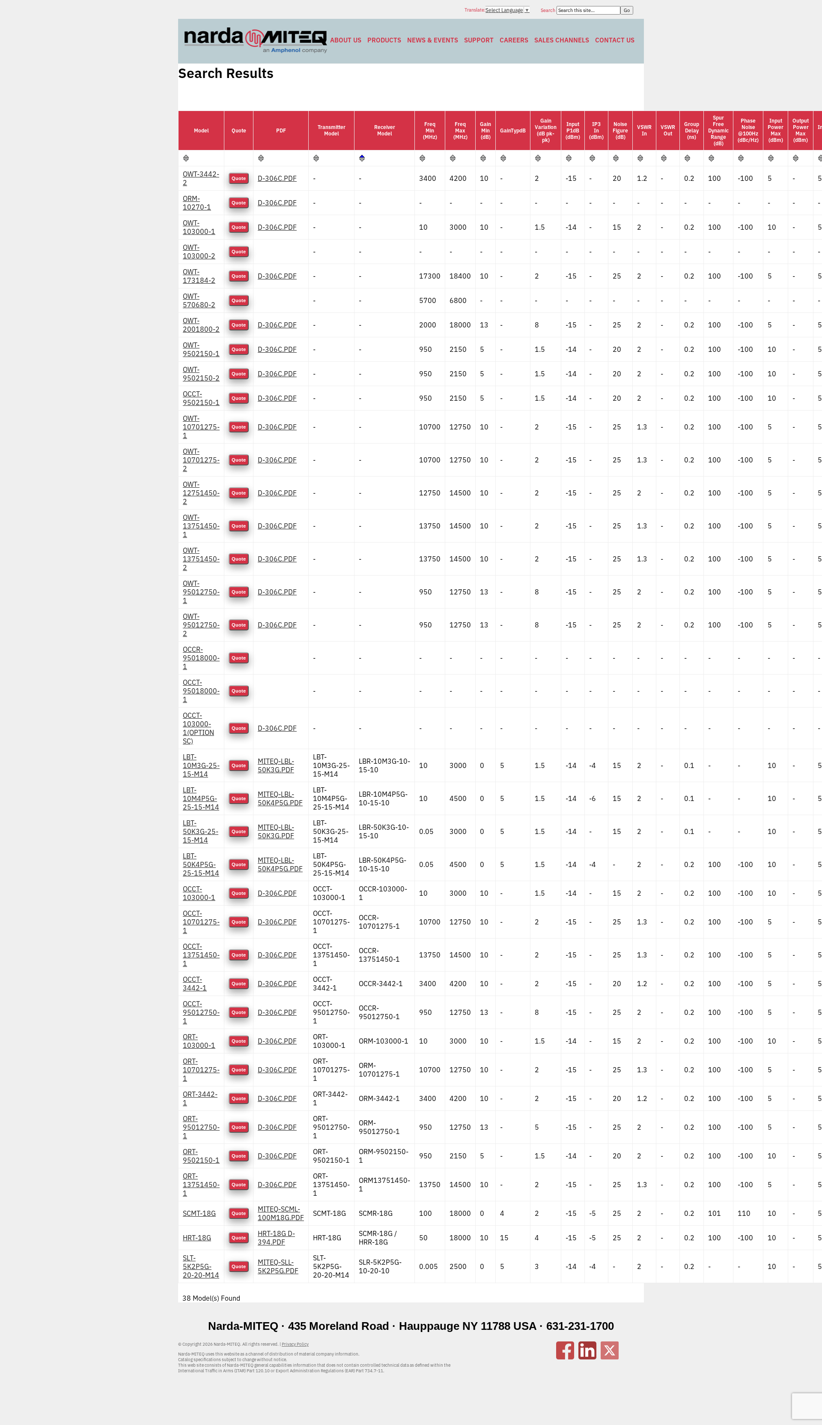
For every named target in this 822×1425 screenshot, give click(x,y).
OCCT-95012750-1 (201, 1012)
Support (479, 40)
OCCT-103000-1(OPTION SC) (198, 728)
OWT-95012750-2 (201, 625)
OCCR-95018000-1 (201, 658)
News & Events (432, 40)
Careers (514, 40)
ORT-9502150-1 (201, 1155)
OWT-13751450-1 (201, 526)
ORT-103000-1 (199, 1041)
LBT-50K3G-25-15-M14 (200, 831)
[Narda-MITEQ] (256, 50)
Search (549, 10)
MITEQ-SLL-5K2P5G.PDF (278, 1266)
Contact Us (614, 40)
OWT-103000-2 (199, 251)
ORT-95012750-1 (201, 1127)
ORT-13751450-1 (201, 1184)
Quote (239, 178)
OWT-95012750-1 (201, 592)
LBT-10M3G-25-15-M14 (201, 765)
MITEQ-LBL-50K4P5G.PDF (280, 798)
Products (384, 40)
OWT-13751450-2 (201, 559)
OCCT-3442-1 (195, 983)
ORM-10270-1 (197, 202)
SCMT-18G (199, 1213)
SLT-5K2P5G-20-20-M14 (201, 1266)
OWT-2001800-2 (201, 324)
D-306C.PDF (277, 178)
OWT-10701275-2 (201, 460)
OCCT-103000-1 (199, 893)
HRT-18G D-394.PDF (276, 1237)
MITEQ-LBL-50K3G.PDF (276, 765)
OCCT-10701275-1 (201, 922)
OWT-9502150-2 (201, 373)
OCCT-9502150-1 (201, 398)
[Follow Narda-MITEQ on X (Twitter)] (610, 1357)
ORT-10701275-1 (201, 1070)
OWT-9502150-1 (201, 349)
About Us (345, 40)
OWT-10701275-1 (201, 427)
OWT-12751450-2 (201, 493)
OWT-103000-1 (199, 227)
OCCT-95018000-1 (201, 691)
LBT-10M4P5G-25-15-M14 (201, 798)
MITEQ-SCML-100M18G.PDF (281, 1213)
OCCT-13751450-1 (201, 955)
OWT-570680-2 (199, 300)
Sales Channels (561, 40)
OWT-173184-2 (199, 276)
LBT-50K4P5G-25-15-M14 (201, 864)
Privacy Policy (295, 1344)
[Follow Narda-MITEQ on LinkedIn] (587, 1357)
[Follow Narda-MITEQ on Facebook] (565, 1357)
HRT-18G (197, 1237)
